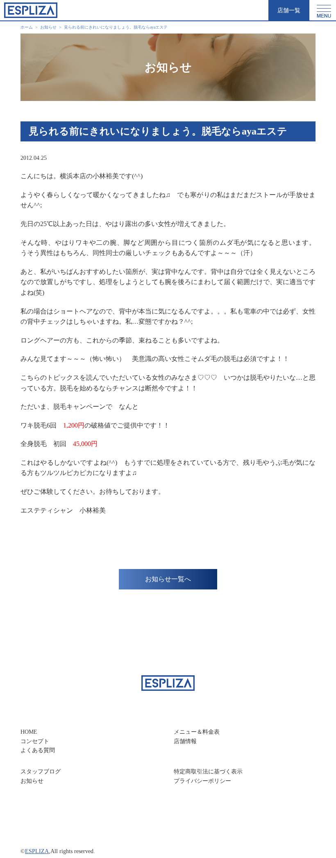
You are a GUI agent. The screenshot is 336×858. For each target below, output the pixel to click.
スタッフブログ (40, 771)
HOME (28, 732)
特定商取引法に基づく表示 (208, 771)
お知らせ (31, 781)
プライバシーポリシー (202, 781)
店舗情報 (185, 741)
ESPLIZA (37, 851)
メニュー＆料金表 (197, 732)
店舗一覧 (288, 10)
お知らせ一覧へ (168, 579)
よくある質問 (37, 750)
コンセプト (34, 741)
